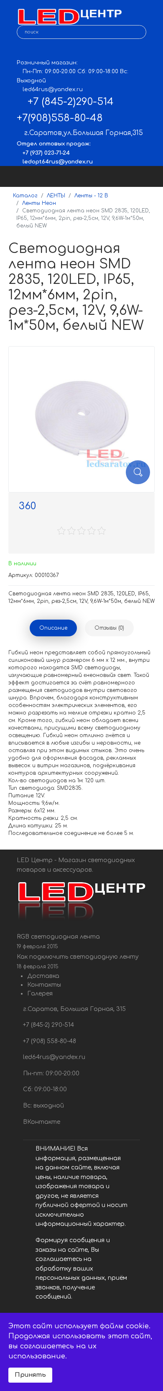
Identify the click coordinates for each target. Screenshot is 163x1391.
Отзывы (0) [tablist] (109, 628)
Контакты (44, 985)
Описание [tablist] (53, 628)
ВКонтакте (40, 1122)
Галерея (40, 993)
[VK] (23, 50)
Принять (30, 1374)
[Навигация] (149, 176)
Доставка (43, 976)
